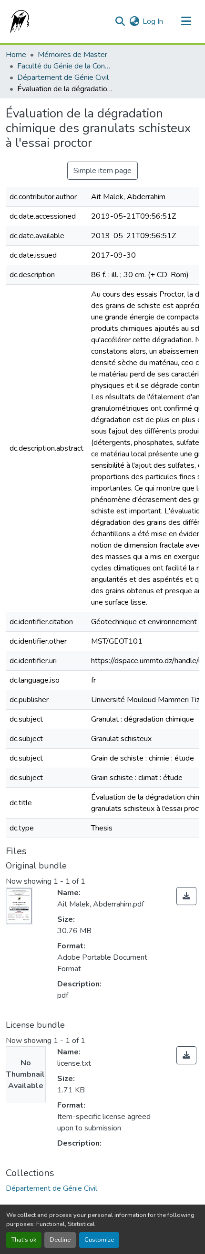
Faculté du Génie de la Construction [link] (65, 66)
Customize (99, 1239)
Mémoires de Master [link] (72, 54)
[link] (186, 896)
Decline (60, 1239)
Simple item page (102, 170)
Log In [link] (153, 21)
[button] (18, 21)
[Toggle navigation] (186, 21)
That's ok (23, 1239)
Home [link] (16, 54)
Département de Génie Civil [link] (63, 77)
